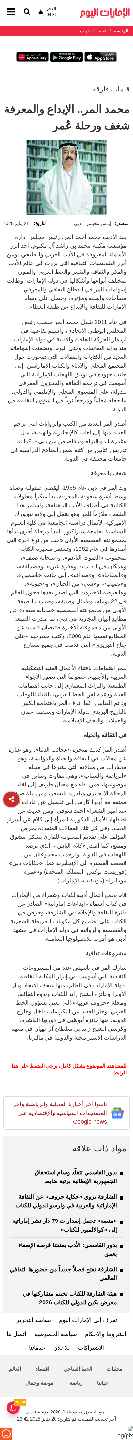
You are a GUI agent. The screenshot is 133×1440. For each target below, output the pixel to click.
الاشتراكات (91, 1348)
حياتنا (102, 1383)
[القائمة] (26, 12)
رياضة (76, 1383)
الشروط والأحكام (105, 1334)
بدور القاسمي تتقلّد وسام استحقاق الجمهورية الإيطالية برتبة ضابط (76, 1176)
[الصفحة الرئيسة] (105, 10)
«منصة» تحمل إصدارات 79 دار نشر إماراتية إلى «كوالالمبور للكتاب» (64, 1225)
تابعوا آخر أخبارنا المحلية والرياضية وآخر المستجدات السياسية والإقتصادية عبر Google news (60, 1113)
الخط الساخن (78, 1368)
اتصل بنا (16, 1334)
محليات (115, 1368)
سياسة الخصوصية (55, 1334)
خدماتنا (37, 1348)
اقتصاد (42, 1368)
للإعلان (61, 1348)
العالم (15, 1368)
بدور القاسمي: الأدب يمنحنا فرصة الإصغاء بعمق (67, 1249)
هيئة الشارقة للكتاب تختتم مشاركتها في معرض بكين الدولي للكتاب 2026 (70, 1298)
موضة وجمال (39, 1383)
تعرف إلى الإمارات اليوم (88, 1320)
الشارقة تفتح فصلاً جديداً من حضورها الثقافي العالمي (63, 1273)
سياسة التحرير (33, 1320)
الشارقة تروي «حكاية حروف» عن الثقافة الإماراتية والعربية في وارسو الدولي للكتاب (66, 1201)
